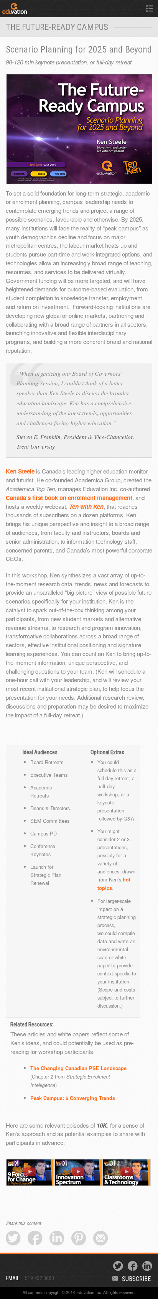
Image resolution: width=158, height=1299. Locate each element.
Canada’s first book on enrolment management (69, 497)
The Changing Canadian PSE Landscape (78, 1068)
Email (12, 1278)
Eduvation (34, 10)
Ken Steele (20, 471)
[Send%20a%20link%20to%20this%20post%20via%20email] (100, 1238)
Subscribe (136, 1279)
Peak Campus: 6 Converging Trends (72, 1098)
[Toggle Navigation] (149, 8)
